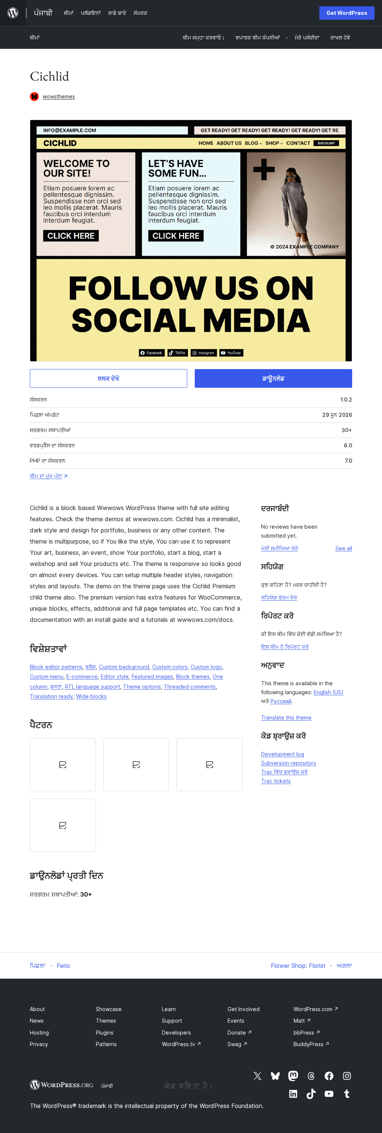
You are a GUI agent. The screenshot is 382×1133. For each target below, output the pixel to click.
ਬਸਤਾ (56, 686)
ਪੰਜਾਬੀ (107, 1086)
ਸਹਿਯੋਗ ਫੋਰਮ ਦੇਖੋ (279, 597)
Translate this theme (286, 717)
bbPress (307, 1032)
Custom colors (170, 667)
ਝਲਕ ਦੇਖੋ (108, 378)
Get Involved (244, 1009)
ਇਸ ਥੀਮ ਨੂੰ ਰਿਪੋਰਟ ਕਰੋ (285, 646)
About (37, 1009)
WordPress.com (316, 1009)
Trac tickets (276, 781)
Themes (106, 1020)
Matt (302, 1020)
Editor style (115, 676)
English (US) (329, 692)
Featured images (152, 676)
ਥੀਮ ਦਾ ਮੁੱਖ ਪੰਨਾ (46, 476)
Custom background (124, 667)
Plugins (104, 1032)
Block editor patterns (56, 667)
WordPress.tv (181, 1044)
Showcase (109, 1009)
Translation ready (51, 696)
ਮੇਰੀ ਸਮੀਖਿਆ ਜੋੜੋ (279, 548)
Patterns (106, 1044)
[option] (63, 764)
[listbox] (136, 795)
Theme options (142, 686)
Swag (238, 1044)
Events (236, 1020)
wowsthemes (59, 96)
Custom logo (206, 667)
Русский (280, 701)
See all (343, 548)
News (37, 1020)
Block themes (193, 676)
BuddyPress (312, 1044)
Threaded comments (190, 686)
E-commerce (82, 676)
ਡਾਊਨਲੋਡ (273, 378)
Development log (282, 754)
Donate (240, 1032)
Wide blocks (91, 696)
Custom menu (46, 676)
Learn (169, 1009)
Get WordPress (346, 13)
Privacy (39, 1044)
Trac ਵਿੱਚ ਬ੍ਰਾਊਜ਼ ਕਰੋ (284, 772)
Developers (176, 1032)
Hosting (39, 1032)
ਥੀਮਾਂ (35, 37)
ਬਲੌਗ (90, 667)
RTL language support (92, 686)
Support (172, 1020)
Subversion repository (288, 763)
